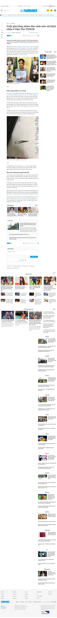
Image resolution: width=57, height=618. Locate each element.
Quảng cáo (22, 601)
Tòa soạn (30, 601)
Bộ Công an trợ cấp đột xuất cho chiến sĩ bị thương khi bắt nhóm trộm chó (46, 351)
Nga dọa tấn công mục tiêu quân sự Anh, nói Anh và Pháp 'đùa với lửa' (52, 360)
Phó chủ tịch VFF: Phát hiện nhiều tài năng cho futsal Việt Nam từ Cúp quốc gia (47, 503)
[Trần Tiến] (8, 33)
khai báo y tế (14, 98)
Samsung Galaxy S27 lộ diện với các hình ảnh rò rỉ (46, 544)
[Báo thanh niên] (28, 10)
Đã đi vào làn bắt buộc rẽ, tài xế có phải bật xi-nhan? (46, 564)
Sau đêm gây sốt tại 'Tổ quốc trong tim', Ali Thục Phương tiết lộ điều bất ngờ (46, 468)
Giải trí (47, 434)
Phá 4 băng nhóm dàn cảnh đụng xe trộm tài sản (19, 234)
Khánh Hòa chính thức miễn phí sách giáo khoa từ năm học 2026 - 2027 (47, 487)
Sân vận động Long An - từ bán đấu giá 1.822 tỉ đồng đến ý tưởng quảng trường (47, 347)
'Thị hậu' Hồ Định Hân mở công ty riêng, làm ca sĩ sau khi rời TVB (47, 444)
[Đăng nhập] (55, 10)
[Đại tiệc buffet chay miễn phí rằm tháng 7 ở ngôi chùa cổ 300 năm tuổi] (42, 399)
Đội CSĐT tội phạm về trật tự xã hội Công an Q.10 (24, 46)
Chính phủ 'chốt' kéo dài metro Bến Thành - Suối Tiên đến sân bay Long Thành (52, 379)
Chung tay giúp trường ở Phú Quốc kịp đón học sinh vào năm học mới (47, 483)
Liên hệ (28, 6)
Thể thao (47, 492)
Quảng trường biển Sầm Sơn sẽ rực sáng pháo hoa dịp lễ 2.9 (46, 429)
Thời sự (8, 23)
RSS (26, 601)
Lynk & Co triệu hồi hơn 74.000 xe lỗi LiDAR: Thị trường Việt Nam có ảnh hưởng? (51, 554)
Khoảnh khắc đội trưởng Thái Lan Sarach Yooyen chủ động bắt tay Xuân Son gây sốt (51, 497)
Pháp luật (12, 23)
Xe (47, 549)
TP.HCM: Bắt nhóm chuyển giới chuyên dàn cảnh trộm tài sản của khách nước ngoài (22, 238)
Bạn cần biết (20, 6)
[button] (2, 24)
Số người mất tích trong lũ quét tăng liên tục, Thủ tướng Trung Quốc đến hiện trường (46, 366)
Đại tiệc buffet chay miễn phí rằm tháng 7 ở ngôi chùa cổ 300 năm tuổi (51, 399)
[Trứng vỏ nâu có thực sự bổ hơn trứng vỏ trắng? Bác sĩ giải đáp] (42, 516)
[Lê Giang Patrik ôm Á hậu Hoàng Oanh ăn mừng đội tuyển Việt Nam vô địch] (42, 438)
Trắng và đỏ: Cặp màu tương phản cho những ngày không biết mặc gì (46, 579)
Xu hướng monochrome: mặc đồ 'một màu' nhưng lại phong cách (52, 573)
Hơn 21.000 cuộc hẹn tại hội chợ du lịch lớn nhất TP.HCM (52, 417)
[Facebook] (52, 6)
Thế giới (47, 356)
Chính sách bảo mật (37, 601)
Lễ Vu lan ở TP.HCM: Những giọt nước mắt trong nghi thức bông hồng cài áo (46, 405)
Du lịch (47, 414)
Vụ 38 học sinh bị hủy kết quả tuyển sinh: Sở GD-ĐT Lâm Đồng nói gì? (52, 477)
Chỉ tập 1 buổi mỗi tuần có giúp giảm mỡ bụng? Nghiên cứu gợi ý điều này (47, 525)
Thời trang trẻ (47, 569)
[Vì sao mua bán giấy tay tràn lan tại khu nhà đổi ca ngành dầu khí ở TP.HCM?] (42, 341)
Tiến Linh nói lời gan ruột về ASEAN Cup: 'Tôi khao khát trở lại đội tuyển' (46, 507)
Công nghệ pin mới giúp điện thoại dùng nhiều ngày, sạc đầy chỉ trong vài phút (47, 540)
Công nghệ (47, 530)
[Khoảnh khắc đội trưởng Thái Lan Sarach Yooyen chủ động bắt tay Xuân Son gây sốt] (42, 497)
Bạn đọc (50, 591)
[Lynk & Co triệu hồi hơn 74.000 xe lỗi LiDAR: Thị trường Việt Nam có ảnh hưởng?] (42, 554)
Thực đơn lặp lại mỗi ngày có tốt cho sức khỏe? (47, 521)
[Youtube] (50, 6)
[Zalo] (55, 6)
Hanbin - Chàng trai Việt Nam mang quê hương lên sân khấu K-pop (47, 464)
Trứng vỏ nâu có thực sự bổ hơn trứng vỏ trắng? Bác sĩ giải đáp (52, 515)
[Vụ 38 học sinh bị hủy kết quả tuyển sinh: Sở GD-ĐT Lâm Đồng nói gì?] (42, 477)
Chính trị (2, 591)
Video (38, 598)
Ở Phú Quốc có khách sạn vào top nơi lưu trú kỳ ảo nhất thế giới (47, 425)
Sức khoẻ (14, 594)
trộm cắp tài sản (23, 54)
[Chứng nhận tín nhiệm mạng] (45, 613)
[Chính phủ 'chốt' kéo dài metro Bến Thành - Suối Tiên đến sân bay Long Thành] (42, 380)
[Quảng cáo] (48, 10)
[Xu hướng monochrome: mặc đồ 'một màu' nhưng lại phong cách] (42, 573)
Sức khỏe (47, 511)
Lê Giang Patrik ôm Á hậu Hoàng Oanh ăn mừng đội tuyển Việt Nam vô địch (52, 438)
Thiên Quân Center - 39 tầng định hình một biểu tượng (46, 390)
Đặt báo (17, 601)
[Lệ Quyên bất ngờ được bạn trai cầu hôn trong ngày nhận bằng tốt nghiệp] (42, 458)
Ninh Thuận (27, 48)
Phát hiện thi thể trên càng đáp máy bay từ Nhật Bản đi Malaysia (46, 370)
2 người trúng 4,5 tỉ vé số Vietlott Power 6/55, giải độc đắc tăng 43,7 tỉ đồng (46, 409)
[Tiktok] (53, 6)
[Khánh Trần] (10, 33)
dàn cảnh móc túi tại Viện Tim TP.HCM (12, 268)
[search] (11, 10)
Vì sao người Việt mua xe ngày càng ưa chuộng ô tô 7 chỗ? (46, 560)
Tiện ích (24, 6)
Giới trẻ (47, 453)
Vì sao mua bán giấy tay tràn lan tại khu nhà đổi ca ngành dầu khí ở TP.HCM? (52, 340)
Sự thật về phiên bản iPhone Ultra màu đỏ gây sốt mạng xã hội (52, 533)
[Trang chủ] (0, 15)
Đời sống (47, 395)
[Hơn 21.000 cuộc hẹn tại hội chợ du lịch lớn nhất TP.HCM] (42, 419)
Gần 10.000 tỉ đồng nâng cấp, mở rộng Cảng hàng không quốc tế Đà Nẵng (46, 386)
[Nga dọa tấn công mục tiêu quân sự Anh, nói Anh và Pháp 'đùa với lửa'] (42, 360)
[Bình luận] (2, 32)
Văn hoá (26, 594)
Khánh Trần (18, 32)
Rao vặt (50, 594)
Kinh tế (47, 375)
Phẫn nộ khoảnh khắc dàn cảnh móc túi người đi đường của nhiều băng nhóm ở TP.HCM (28, 225)
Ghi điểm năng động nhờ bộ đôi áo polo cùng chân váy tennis (46, 583)
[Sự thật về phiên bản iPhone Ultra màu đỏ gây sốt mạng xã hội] (42, 534)
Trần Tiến (13, 32)
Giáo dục (47, 473)
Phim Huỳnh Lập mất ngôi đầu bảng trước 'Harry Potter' (46, 448)
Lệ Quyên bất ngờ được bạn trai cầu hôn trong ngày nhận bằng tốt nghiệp (52, 457)
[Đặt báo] (51, 10)
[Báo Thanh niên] (5, 602)
